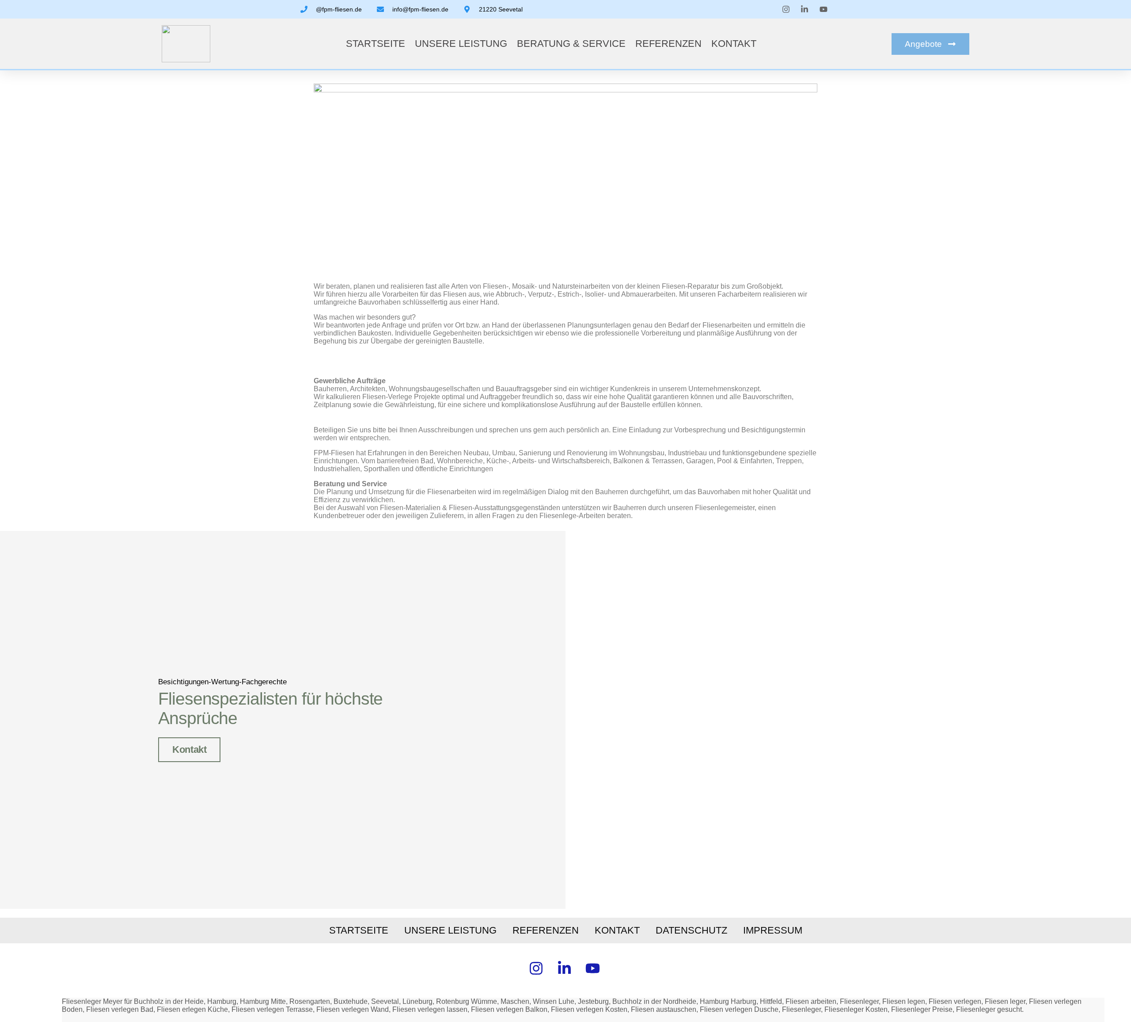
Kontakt (733, 43)
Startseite (375, 43)
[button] (930, 44)
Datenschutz (691, 930)
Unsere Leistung (461, 43)
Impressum (772, 930)
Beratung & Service (571, 43)
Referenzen (668, 43)
